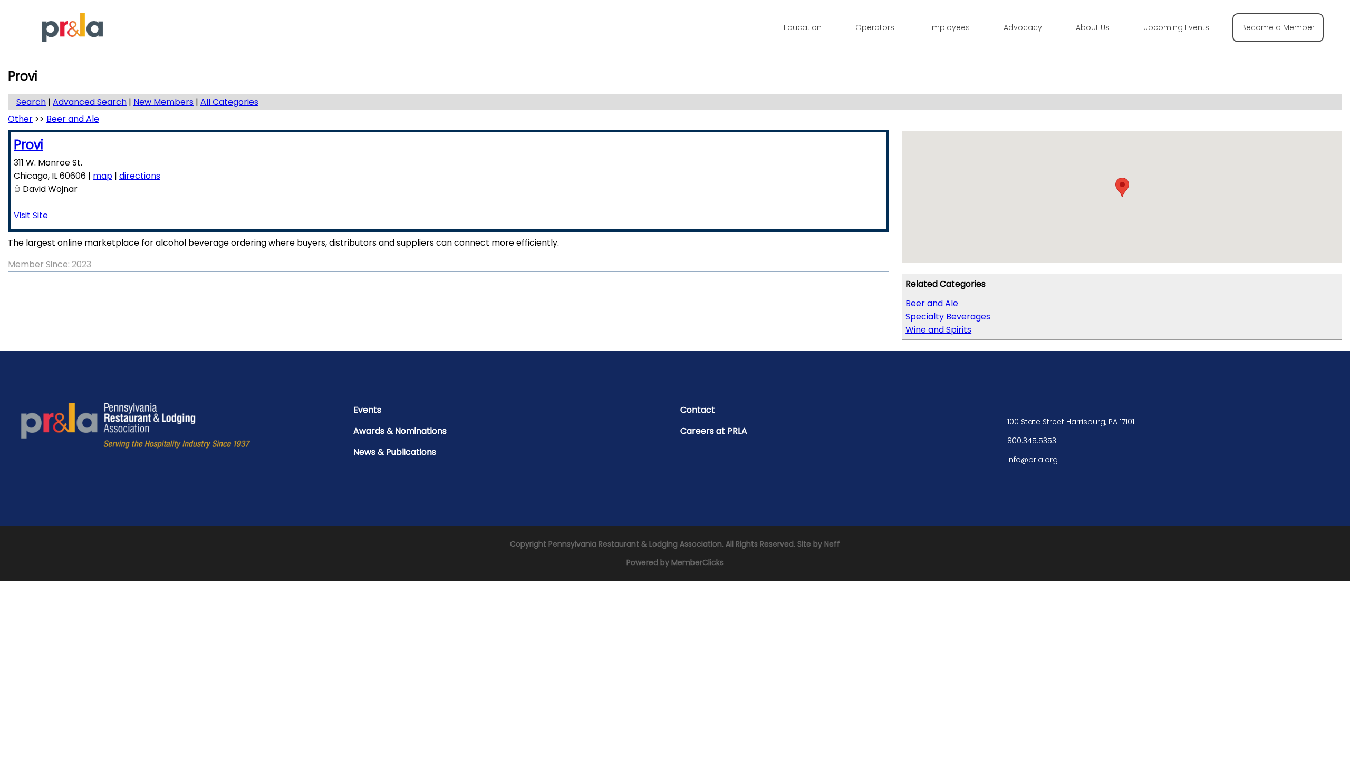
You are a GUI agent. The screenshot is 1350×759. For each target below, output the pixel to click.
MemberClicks (697, 562)
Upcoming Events (1176, 27)
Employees (949, 27)
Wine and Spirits (938, 330)
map (102, 176)
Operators (874, 27)
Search (31, 102)
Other (20, 119)
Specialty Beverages (947, 316)
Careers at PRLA (713, 431)
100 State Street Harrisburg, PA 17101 (1070, 421)
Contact (697, 410)
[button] (1122, 187)
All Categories (229, 102)
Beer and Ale (931, 303)
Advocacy (1023, 27)
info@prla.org (1032, 459)
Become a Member (1278, 27)
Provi (28, 144)
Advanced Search (90, 102)
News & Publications (394, 452)
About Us (1093, 27)
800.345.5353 (1031, 440)
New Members (163, 102)
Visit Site (31, 215)
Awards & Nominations (400, 431)
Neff (832, 544)
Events (367, 410)
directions (139, 176)
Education (803, 27)
